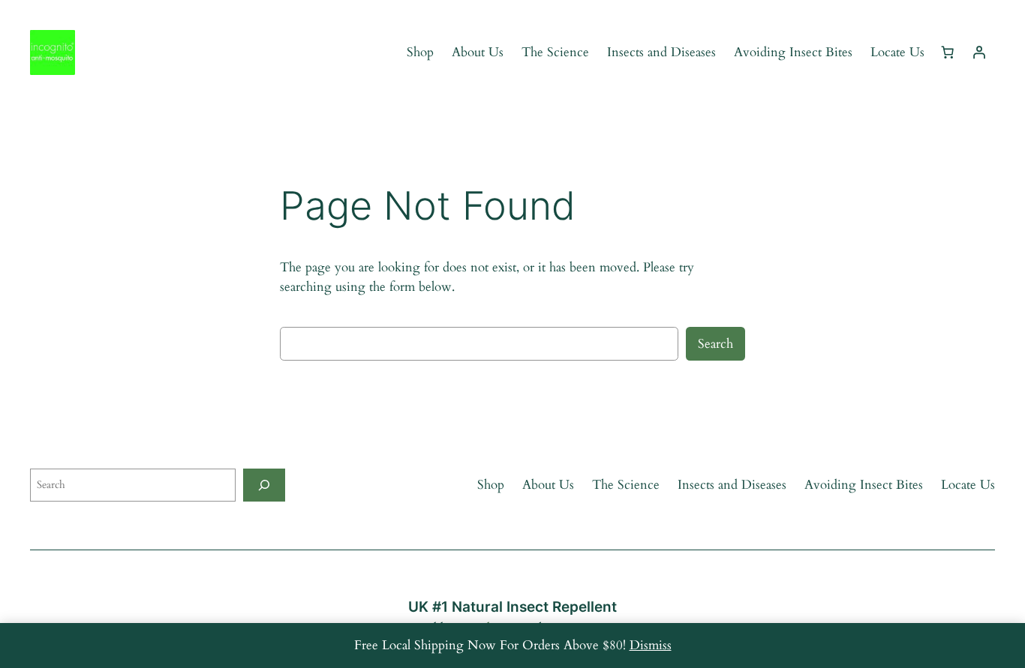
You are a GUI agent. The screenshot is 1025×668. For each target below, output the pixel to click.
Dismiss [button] (651, 645)
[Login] (979, 52)
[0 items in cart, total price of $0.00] (947, 52)
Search (715, 343)
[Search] (264, 485)
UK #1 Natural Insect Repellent (512, 607)
